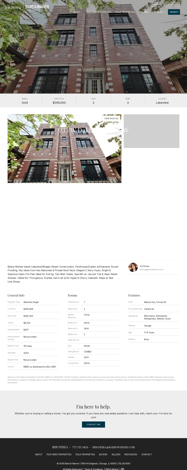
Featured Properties (99, 12)
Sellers (143, 12)
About (77, 12)
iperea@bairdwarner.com (151, 269)
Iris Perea (60, 447)
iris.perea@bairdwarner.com (113, 447)
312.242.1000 (124, 463)
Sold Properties (125, 12)
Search (174, 12)
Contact (158, 5)
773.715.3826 (80, 447)
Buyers (158, 12)
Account (172, 5)
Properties (93, 124)
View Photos (111, 118)
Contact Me (93, 424)
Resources (130, 454)
